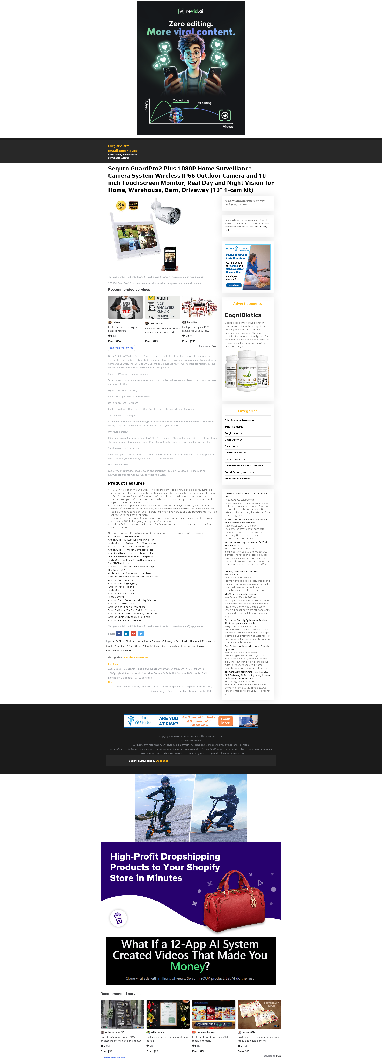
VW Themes (161, 760)
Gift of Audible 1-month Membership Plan (130, 556)
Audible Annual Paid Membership (126, 536)
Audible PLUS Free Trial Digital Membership (131, 566)
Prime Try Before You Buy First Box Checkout (132, 610)
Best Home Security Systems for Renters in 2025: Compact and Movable (247, 622)
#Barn (145, 641)
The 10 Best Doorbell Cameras (240, 594)
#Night (109, 646)
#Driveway (167, 641)
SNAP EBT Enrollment (119, 563)
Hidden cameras (235, 459)
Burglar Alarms (233, 433)
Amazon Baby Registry (120, 580)
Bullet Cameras (234, 426)
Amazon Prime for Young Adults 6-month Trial (133, 576)
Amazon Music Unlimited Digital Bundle (129, 616)
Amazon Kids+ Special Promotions (126, 606)
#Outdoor (120, 646)
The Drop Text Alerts (119, 569)
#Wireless (126, 650)
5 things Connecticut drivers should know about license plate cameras (246, 521)
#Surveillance (161, 646)
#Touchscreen (188, 646)
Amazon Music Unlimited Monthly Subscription (133, 613)
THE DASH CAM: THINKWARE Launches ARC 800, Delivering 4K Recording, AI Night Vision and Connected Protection (247, 675)
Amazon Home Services (121, 593)
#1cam (136, 641)
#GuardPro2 (180, 641)
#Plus (130, 646)
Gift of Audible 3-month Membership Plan (131, 549)
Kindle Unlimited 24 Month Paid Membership (132, 543)
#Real (137, 646)
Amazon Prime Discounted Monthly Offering (132, 600)
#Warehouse (112, 650)
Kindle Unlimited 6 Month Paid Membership (131, 573)
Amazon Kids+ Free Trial (121, 603)
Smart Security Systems (239, 472)
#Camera (155, 641)
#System (175, 646)
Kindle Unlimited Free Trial (122, 590)
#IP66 (201, 641)
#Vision (201, 646)
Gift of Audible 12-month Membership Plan (131, 539)
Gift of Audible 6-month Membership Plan (131, 553)
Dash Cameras (234, 439)
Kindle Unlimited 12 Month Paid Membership (131, 559)
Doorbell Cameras (235, 452)
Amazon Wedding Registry (122, 583)
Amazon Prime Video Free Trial (124, 620)
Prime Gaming (116, 596)
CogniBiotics (243, 315)
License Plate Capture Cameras (244, 465)
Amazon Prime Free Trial (121, 586)
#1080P (117, 641)
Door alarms (232, 446)
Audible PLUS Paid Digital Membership (128, 546)
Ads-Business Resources (239, 420)
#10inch (127, 641)
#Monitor (211, 641)
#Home (193, 641)
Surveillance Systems (135, 657)
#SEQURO (147, 646)
